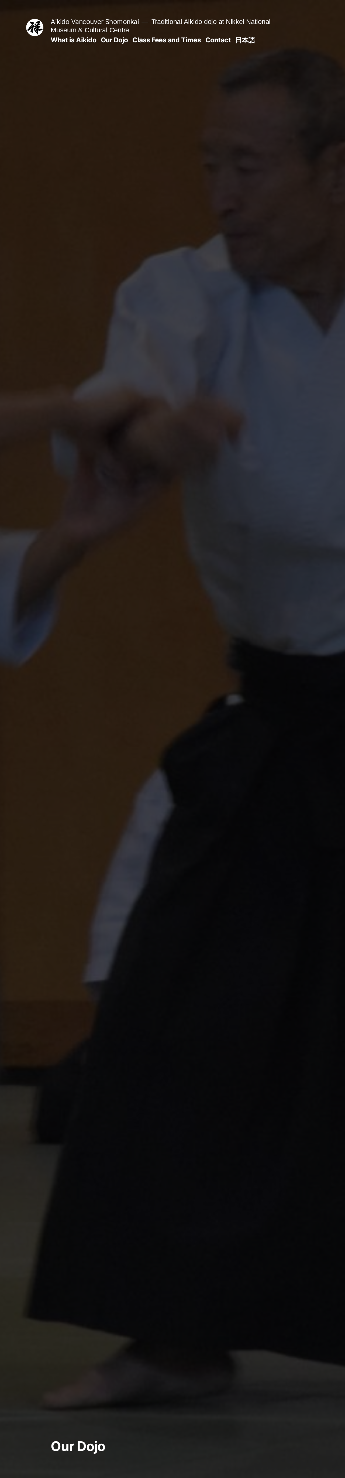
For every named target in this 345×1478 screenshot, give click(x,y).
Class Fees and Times (166, 40)
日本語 (245, 40)
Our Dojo (114, 40)
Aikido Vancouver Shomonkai (95, 22)
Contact (218, 40)
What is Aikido (73, 40)
